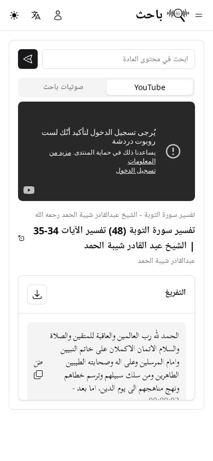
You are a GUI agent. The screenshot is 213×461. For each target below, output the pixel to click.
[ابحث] (28, 59)
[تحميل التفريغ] (37, 294)
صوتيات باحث (63, 87)
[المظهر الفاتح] (14, 15)
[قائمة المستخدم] (58, 15)
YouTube (149, 87)
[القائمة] (199, 15)
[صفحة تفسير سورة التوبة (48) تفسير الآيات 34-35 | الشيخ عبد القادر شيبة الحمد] (21, 238)
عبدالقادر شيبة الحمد (166, 261)
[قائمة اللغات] (36, 15)
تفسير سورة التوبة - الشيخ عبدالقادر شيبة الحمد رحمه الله (115, 215)
